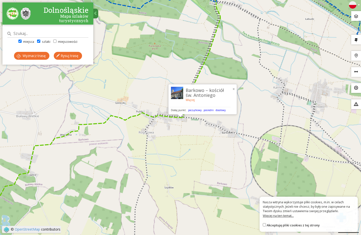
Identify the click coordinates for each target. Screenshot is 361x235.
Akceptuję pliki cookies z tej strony (293, 225)
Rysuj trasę (69, 55)
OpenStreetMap (27, 229)
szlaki (45, 41)
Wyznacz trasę (34, 55)
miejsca (28, 41)
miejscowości (67, 41)
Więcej (190, 100)
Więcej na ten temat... (278, 215)
